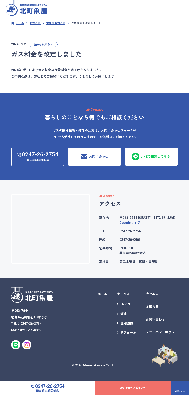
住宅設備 (126, 323)
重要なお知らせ (43, 44)
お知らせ (152, 306)
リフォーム (128, 332)
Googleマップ (129, 222)
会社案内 (152, 294)
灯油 (123, 314)
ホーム (102, 294)
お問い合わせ (155, 319)
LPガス (125, 304)
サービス (123, 294)
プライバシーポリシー (162, 332)
